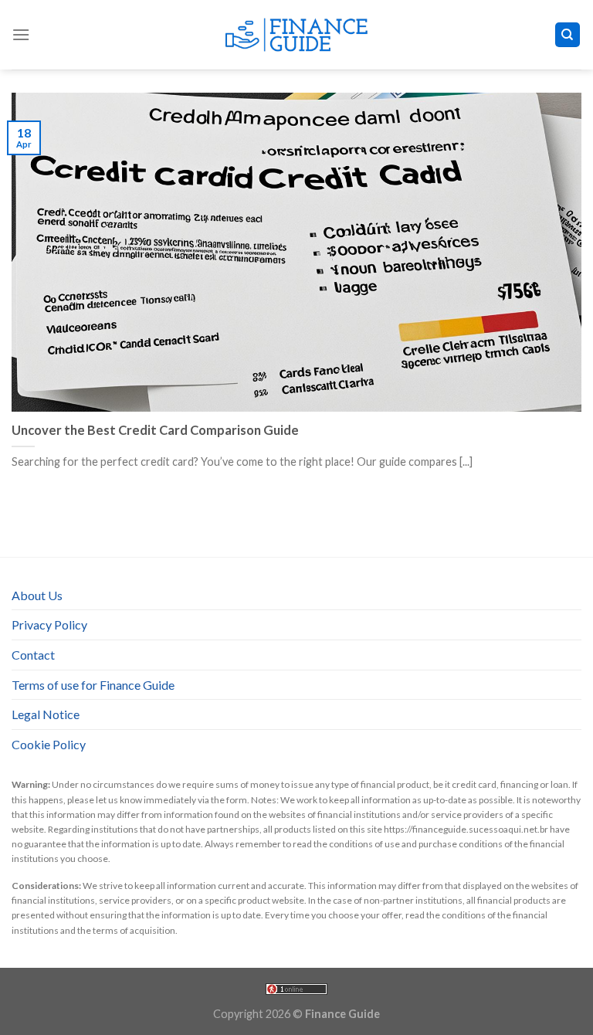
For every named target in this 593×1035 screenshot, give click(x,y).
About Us (37, 595)
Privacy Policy (49, 624)
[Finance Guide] (296, 35)
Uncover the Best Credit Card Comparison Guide (155, 430)
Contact (33, 654)
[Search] (568, 35)
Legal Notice (46, 714)
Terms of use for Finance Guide (93, 684)
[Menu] (21, 34)
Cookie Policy (49, 744)
